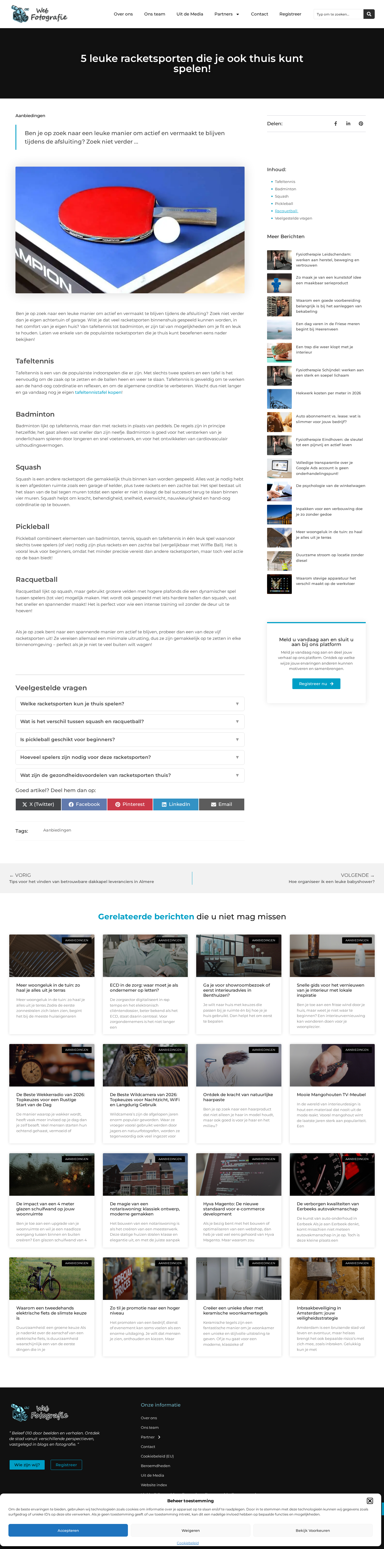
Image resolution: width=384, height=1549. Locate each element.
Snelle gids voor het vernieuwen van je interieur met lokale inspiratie (330, 990)
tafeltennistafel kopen (98, 392)
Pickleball (284, 203)
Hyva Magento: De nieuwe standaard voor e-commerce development (234, 1209)
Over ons (123, 14)
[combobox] (338, 14)
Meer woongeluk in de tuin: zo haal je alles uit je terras (48, 987)
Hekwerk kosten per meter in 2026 (328, 393)
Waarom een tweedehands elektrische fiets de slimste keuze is (51, 1313)
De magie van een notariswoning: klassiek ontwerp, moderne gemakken (145, 1209)
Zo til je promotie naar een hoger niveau (145, 1310)
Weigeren (191, 1530)
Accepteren (68, 1530)
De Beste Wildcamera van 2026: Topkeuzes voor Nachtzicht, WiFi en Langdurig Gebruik (145, 1099)
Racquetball (286, 211)
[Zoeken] (369, 14)
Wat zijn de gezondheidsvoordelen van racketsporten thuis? (130, 775)
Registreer (290, 14)
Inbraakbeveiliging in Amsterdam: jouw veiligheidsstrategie (319, 1313)
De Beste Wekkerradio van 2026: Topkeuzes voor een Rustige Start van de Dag (50, 1099)
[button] (370, 1501)
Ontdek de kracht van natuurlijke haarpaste (238, 1097)
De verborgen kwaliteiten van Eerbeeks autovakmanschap (328, 1206)
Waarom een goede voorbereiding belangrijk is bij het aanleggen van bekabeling (329, 306)
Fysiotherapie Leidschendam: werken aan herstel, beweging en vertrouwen (327, 259)
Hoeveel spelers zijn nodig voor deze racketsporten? (130, 757)
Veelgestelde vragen (293, 218)
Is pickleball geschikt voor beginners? (130, 739)
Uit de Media (190, 14)
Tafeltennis (285, 181)
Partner (148, 1437)
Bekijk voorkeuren (313, 1530)
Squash (282, 196)
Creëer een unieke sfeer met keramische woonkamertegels (235, 1310)
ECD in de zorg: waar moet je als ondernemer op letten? (144, 987)
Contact (259, 14)
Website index (154, 1485)
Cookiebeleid (188, 1543)
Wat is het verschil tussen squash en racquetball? (130, 721)
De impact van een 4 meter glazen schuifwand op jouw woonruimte (45, 1209)
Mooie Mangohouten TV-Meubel (331, 1094)
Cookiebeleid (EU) (157, 1456)
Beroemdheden (155, 1465)
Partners (223, 14)
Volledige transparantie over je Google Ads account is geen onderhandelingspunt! (324, 468)
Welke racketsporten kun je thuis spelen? (130, 704)
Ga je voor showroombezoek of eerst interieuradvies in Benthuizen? (236, 990)
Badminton (286, 189)
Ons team (154, 14)
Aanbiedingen (30, 115)
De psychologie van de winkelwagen (330, 485)
